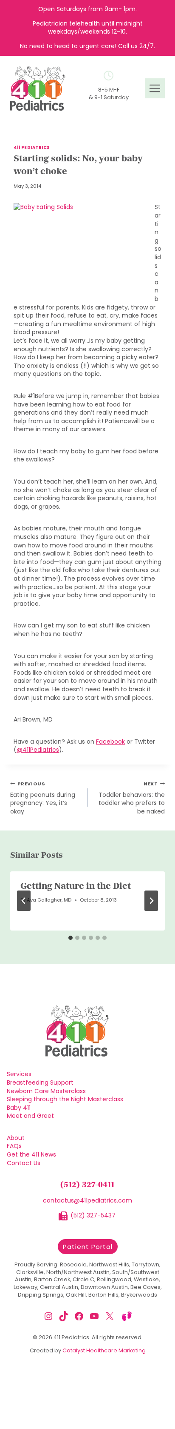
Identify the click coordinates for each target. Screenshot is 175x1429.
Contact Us (23, 1163)
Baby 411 (19, 1108)
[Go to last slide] (24, 901)
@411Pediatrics (38, 749)
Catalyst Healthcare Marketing (104, 1350)
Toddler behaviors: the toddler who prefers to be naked (132, 798)
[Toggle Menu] (155, 88)
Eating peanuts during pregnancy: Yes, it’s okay (42, 798)
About (16, 1138)
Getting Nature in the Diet (75, 886)
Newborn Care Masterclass (46, 1091)
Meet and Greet (30, 1116)
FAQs (14, 1146)
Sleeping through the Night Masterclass (65, 1099)
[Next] (151, 901)
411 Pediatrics (32, 147)
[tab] (70, 938)
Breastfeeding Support (40, 1083)
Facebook (110, 741)
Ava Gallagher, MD (49, 899)
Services (19, 1074)
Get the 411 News (31, 1155)
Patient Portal (88, 1246)
